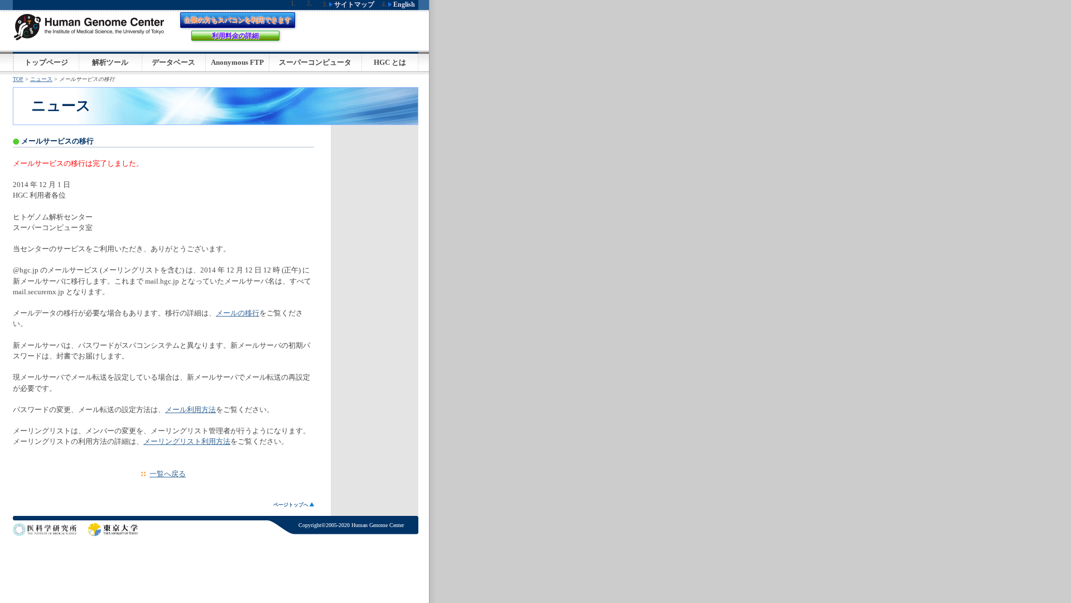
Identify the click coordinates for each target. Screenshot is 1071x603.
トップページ (46, 62)
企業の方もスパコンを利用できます (237, 20)
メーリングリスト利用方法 (186, 442)
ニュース (41, 79)
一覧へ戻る (167, 474)
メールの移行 (237, 313)
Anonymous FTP (237, 62)
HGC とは (390, 62)
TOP (18, 79)
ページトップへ (291, 505)
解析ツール (110, 62)
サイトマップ (353, 4)
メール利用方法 (190, 410)
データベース (173, 62)
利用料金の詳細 (235, 36)
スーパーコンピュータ (315, 62)
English (403, 4)
